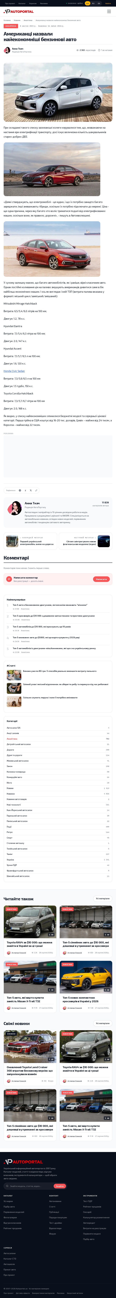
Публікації (54, 1212)
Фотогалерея (10, 1217)
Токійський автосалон (58, 848)
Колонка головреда (58, 772)
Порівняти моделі (92, 1233)
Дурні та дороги (58, 755)
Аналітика (10, 26)
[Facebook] (25, 490)
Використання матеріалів (43, 1293)
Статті (52, 1206)
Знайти (60, 1186)
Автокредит (89, 1223)
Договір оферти (23, 1293)
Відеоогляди (55, 1228)
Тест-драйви (55, 1223)
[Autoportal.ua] (19, 11)
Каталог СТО (10, 1258)
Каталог (22, 3)
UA (87, 3)
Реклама (44, 3)
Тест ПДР (87, 1201)
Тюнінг (58, 854)
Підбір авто (9, 1206)
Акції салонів (58, 733)
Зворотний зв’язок (75, 1293)
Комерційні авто (58, 777)
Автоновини (55, 1201)
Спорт (58, 837)
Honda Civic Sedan (14, 370)
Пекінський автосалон (58, 821)
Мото (58, 783)
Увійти (108, 3)
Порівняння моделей (14, 1212)
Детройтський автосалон (58, 744)
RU (93, 3)
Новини (58, 788)
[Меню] (109, 11)
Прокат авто (10, 1269)
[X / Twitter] (30, 490)
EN (99, 3)
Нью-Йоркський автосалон (58, 810)
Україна (58, 859)
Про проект (10, 3)
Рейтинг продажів (13, 1228)
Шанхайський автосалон (58, 876)
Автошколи (9, 1264)
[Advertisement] (58, 456)
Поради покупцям (58, 1217)
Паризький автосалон (58, 816)
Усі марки (8, 1201)
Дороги (58, 750)
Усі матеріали (103, 898)
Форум (52, 1233)
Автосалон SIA (58, 728)
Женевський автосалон (58, 761)
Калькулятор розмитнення (96, 1217)
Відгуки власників (12, 1223)
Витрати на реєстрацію (94, 1228)
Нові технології (58, 805)
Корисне (33, 3)
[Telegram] (20, 490)
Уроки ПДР (58, 865)
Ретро (58, 832)
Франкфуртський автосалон (58, 870)
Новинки (58, 794)
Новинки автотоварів (58, 799)
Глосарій (87, 1212)
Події (58, 826)
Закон (58, 766)
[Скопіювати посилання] (36, 490)
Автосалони (10, 1253)
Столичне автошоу (58, 843)
